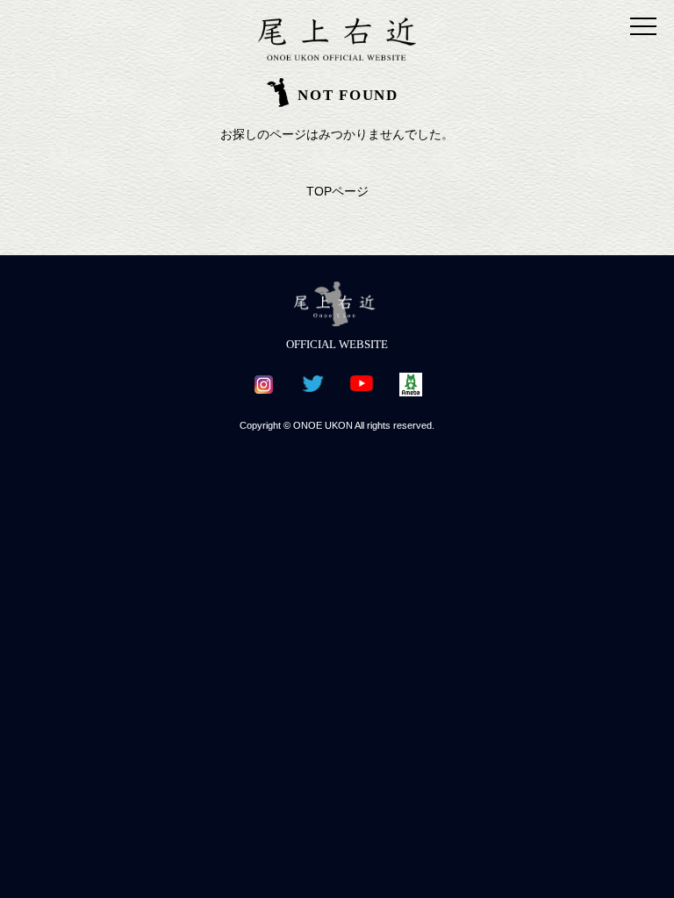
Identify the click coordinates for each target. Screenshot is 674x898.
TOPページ (337, 191)
